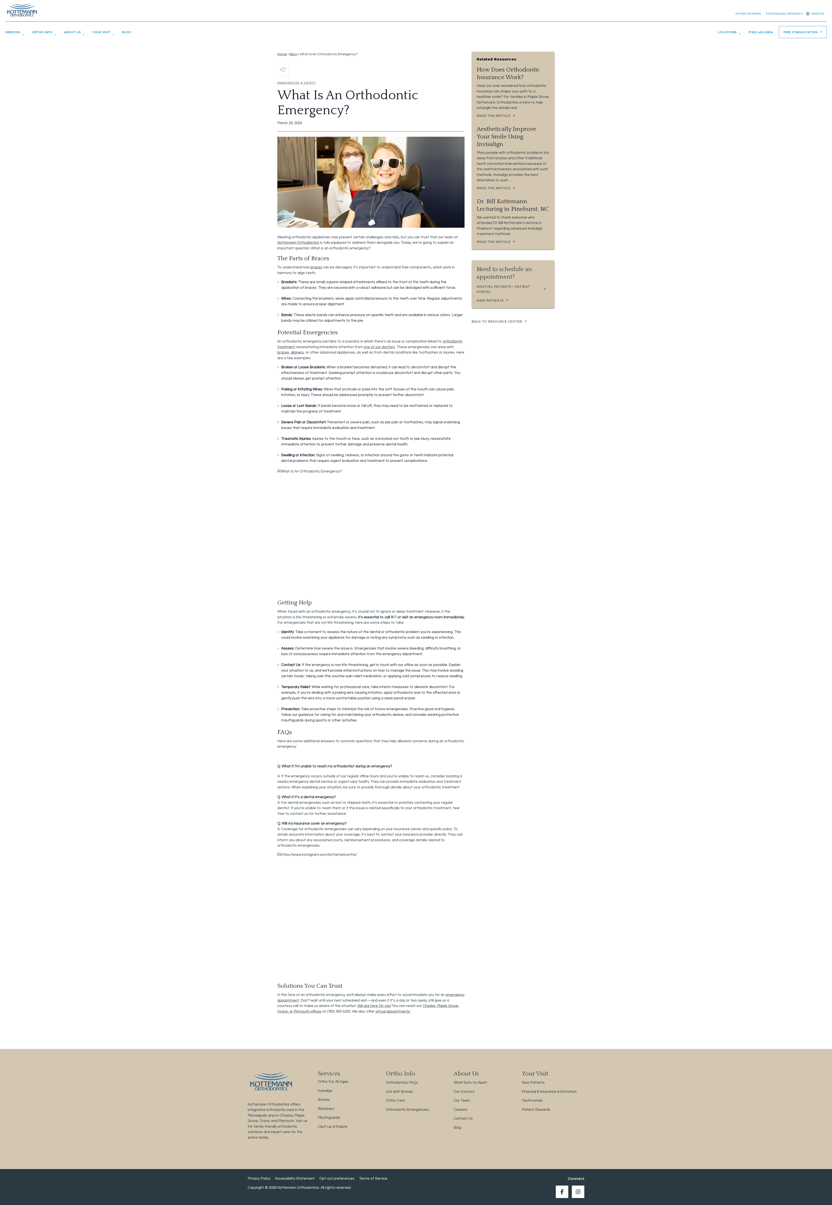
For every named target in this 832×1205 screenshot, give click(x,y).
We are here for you (374, 1006)
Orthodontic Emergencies (407, 1110)
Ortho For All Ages (333, 1082)
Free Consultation (800, 32)
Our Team (462, 1101)
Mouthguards (329, 1118)
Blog (126, 32)
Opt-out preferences (336, 1179)
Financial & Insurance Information (549, 1092)
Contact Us (463, 1119)
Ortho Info (42, 32)
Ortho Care (395, 1101)
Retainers (326, 1109)
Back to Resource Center (496, 321)
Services (12, 32)
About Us (72, 32)
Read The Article (493, 116)
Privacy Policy (259, 1179)
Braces (324, 1100)
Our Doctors (464, 1092)
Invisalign (325, 1091)
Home (282, 54)
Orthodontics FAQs (402, 1083)
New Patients (533, 1083)
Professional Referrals (784, 13)
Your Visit (101, 32)
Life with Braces (399, 1092)
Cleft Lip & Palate (332, 1127)
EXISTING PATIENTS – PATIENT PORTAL (503, 289)
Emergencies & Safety (296, 82)
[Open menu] (22, 35)
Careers (460, 1110)
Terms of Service (373, 1179)
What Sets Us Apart (470, 1083)
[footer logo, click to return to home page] (270, 1081)
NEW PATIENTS (490, 300)
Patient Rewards (748, 13)
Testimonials (532, 1101)
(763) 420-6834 (761, 32)
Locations (727, 32)
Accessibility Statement (295, 1179)
